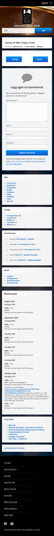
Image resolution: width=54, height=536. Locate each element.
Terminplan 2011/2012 (27, 244)
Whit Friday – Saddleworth (18, 439)
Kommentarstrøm (13, 281)
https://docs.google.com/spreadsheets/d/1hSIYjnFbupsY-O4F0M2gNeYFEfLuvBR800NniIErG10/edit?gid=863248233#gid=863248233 (22, 391)
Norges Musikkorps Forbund (19, 432)
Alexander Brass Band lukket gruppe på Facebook (26, 430)
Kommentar (11, 100)
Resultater (10, 192)
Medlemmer (11, 185)
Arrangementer (12, 216)
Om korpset (11, 183)
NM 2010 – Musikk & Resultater (27, 255)
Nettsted (10, 143)
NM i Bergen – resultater (25, 239)
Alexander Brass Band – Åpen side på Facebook (26, 427)
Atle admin (30, 46)
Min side (10, 201)
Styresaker (10, 222)
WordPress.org (12, 283)
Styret (9, 199)
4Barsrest (12, 425)
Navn (9, 125)
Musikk (9, 190)
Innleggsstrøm (12, 278)
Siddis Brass (13, 434)
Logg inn (10, 276)
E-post (9, 134)
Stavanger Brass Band (16, 437)
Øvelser (40, 46)
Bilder (9, 194)
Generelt (10, 218)
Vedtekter (10, 197)
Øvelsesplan (11, 188)
